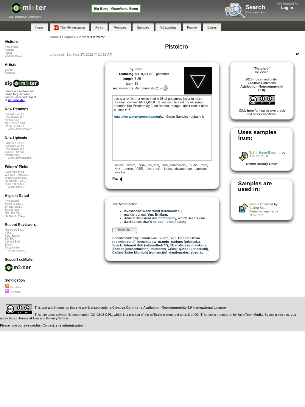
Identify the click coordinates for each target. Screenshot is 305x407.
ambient (201, 168)
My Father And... (16, 123)
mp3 (204, 165)
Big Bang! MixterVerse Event (116, 8)
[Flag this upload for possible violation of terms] (297, 54)
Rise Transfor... (15, 183)
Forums (9, 49)
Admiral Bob (12, 241)
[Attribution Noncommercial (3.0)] (262, 103)
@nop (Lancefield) (193, 249)
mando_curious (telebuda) (179, 241)
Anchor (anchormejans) (131, 249)
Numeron (158, 249)
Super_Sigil (167, 238)
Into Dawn (12, 200)
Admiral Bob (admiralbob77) (146, 245)
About (8, 52)
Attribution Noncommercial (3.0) (261, 88)
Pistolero (15, 287)
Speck (117, 245)
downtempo (183, 168)
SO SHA (10, 238)
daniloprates (179, 252)
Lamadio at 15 (14, 114)
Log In (287, 7)
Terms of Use (28, 318)
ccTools (156, 314)
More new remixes (19, 129)
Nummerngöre (261, 211)
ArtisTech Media (250, 314)
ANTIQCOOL (259, 156)
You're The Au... (16, 151)
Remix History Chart (262, 164)
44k (117, 168)
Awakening (12, 120)
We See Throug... (17, 174)
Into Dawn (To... (16, 117)
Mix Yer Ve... (13, 212)
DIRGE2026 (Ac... (17, 177)
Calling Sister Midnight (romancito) (139, 252)
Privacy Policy (57, 318)
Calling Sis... (258, 207)
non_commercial (174, 165)
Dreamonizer (13, 247)
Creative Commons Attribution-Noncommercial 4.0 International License (169, 307)
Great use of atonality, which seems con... (175, 218)
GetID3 (193, 314)
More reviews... (18, 250)
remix (131, 165)
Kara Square (12, 235)
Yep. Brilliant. (157, 214)
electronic (154, 168)
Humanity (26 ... (16, 180)
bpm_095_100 (149, 165)
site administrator (69, 325)
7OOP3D (256, 215)
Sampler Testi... (16, 143)
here (250, 110)
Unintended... (14, 206)
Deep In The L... (16, 126)
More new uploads (19, 157)
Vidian (139, 69)
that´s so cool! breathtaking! (165, 221)
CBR (139, 168)
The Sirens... (14, 209)
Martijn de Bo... (14, 229)
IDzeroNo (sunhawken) (188, 245)
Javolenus (149, 238)
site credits (32, 325)
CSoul (172, 249)
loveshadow (146, 241)
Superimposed (14, 171)
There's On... (14, 203)
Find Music (11, 46)
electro (120, 172)
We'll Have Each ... (265, 152)
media (119, 165)
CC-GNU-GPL (101, 314)
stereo (128, 168)
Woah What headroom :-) (162, 211)
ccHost (61, 314)
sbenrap (197, 252)
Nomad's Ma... (15, 215)
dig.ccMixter (16, 100)
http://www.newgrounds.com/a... (139, 116)
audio (193, 165)
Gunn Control (261, 204)
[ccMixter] (28, 11)
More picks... (16, 186)
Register (10, 72)
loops (168, 168)
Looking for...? (13, 55)
